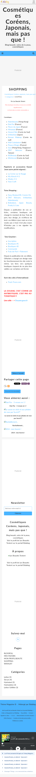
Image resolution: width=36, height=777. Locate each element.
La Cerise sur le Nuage (17, 174)
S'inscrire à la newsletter (12, 391)
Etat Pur (11, 124)
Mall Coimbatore (14, 143)
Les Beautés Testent (15, 710)
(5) (7, 677)
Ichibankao (12, 135)
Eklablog (32, 704)
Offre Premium (8, 718)
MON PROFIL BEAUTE (13, 659)
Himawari (12, 130)
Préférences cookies (17, 720)
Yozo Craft (12, 182)
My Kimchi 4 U (14, 176)
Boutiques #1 (13, 244)
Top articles (24, 713)
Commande (12, 249)
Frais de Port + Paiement (18, 252)
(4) (8, 680)
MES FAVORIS (9, 656)
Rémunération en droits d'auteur (25, 715)
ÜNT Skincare (15, 150)
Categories (9, 97)
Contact (31, 713)
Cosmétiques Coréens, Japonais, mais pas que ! (18, 25)
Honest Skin (13, 132)
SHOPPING (8, 661)
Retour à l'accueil (18, 373)
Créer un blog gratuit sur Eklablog (10, 713)
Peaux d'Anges (14, 145)
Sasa (10, 148)
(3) (9, 682)
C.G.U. (13, 715)
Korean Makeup (15, 137)
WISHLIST (8, 664)
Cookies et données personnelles (22, 718)
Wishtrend (12, 158)
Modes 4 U (12, 179)
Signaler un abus (5, 715)
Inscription (12, 241)
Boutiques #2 (13, 246)
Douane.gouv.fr (21, 301)
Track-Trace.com (14, 282)
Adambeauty (13, 122)
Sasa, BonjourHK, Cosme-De (19, 195)
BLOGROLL (8, 653)
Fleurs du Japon (14, 127)
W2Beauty (12, 155)
